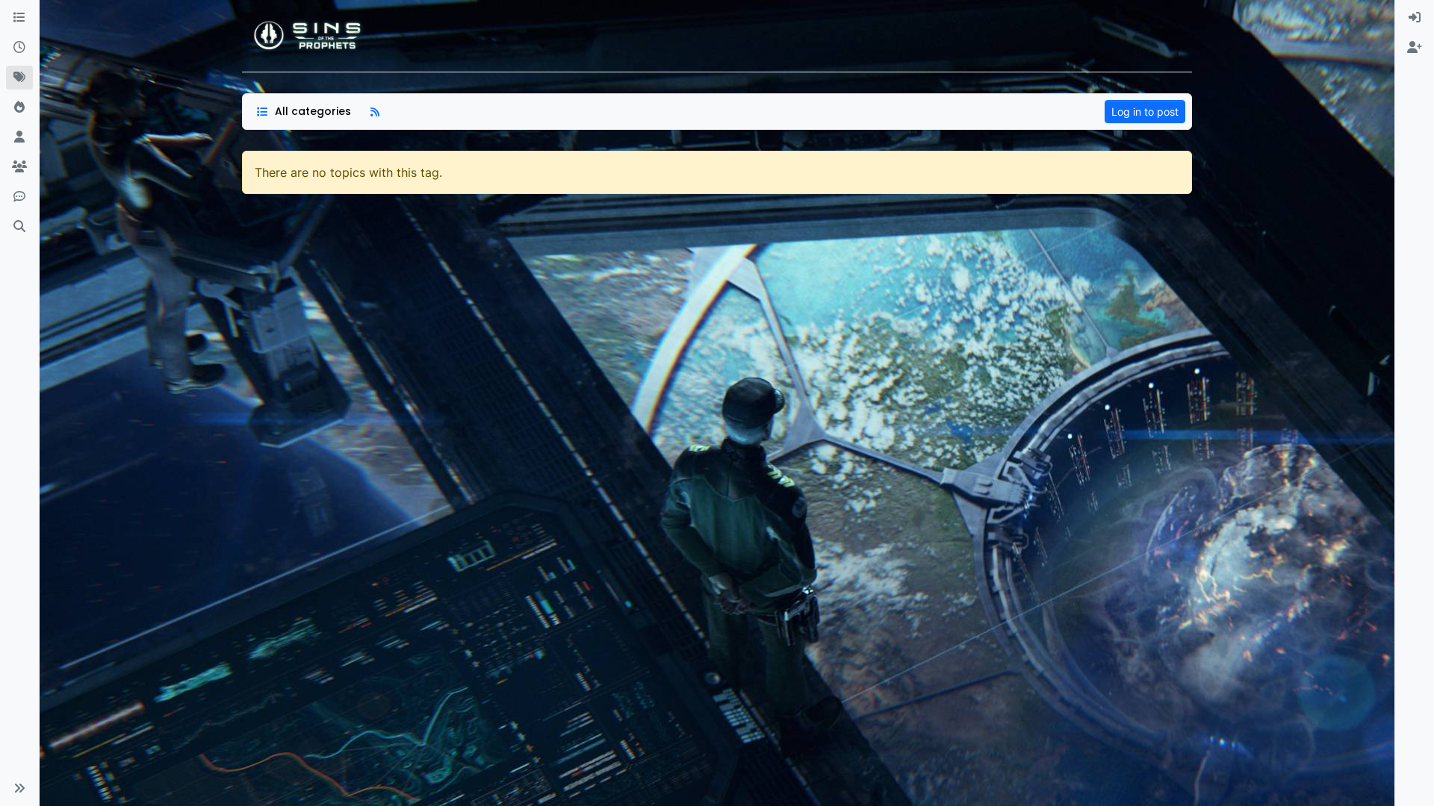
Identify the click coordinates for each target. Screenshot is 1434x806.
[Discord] (19, 197)
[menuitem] (1414, 18)
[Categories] (19, 18)
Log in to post (1145, 111)
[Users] (19, 137)
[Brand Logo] (308, 36)
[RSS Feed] (375, 111)
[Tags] (19, 78)
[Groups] (19, 167)
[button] (19, 788)
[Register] (1414, 48)
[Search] (19, 227)
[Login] (1414, 18)
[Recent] (19, 48)
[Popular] (19, 107)
